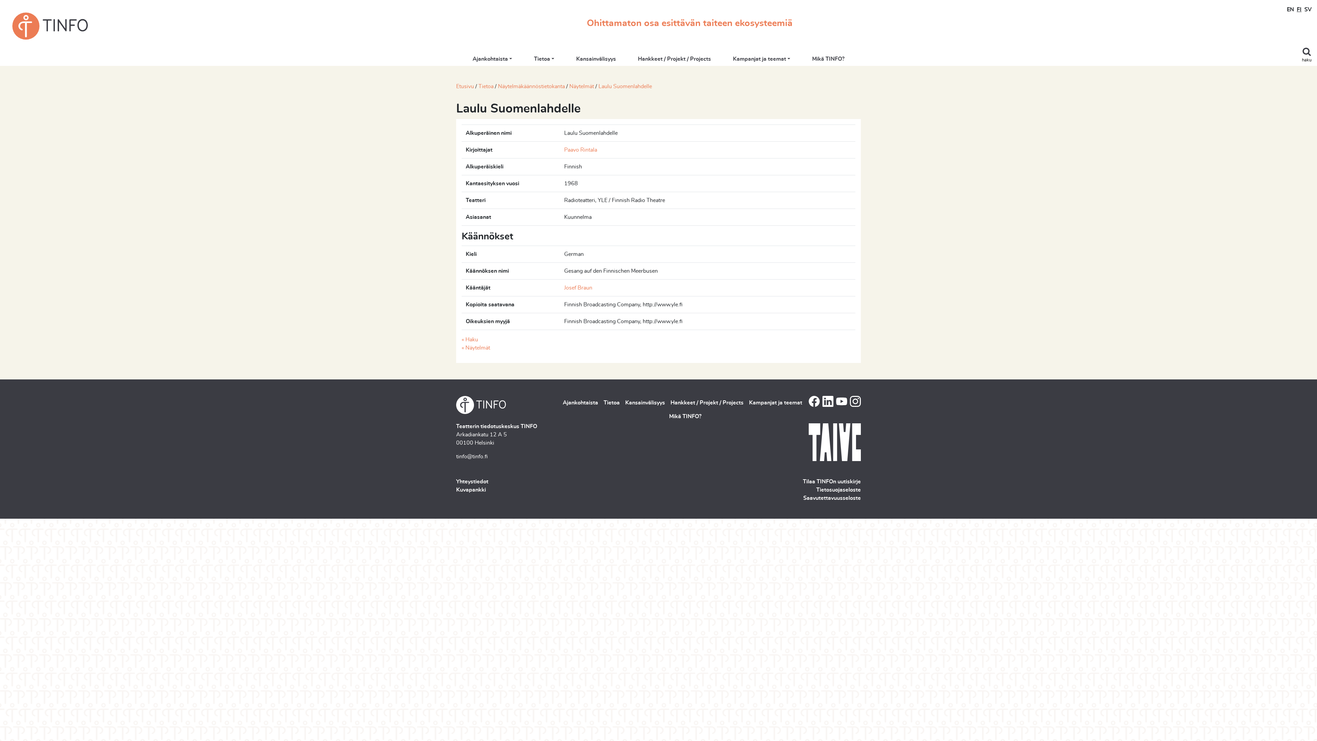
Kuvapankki (471, 490)
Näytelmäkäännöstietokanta (531, 86)
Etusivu (465, 86)
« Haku (470, 339)
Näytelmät (581, 86)
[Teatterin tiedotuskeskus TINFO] (50, 26)
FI (1299, 9)
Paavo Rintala (580, 150)
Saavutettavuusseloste (832, 498)
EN (1290, 9)
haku (1307, 60)
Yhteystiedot (472, 481)
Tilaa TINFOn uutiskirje (832, 481)
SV (1308, 9)
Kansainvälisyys (596, 59)
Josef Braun (578, 288)
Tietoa (542, 59)
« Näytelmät (476, 348)
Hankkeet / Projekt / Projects (674, 59)
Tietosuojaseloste (838, 490)
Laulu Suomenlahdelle (625, 86)
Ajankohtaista (490, 59)
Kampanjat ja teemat (759, 59)
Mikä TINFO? (828, 59)
